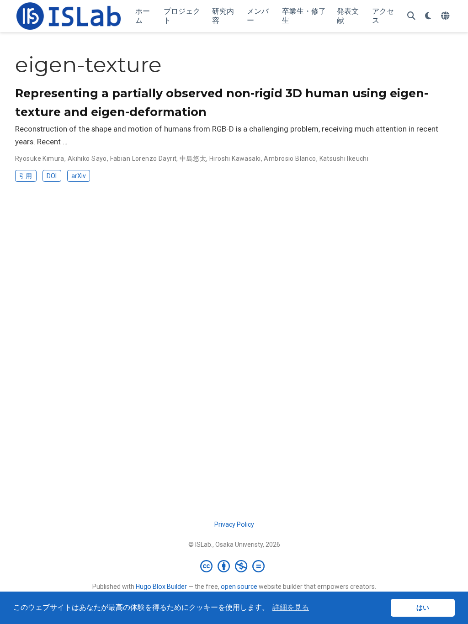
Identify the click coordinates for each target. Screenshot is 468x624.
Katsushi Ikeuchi (344, 158)
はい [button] (422, 607)
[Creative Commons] (234, 566)
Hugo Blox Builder (161, 586)
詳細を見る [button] (290, 607)
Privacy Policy (234, 524)
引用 (25, 176)
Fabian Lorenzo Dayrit (143, 158)
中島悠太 (193, 158)
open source (239, 586)
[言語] (446, 16)
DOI (52, 176)
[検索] (411, 16)
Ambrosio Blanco (290, 158)
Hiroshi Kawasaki (235, 158)
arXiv (78, 176)
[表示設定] (428, 16)
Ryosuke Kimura (39, 158)
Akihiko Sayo (87, 158)
